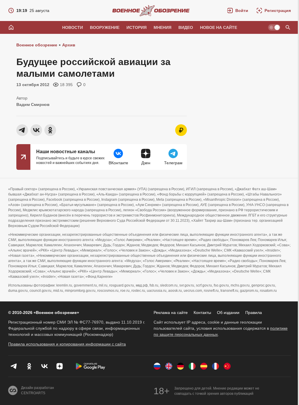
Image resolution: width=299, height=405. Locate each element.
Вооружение (104, 27)
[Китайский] (227, 366)
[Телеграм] (14, 366)
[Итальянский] (192, 366)
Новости (72, 27)
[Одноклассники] (29, 366)
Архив (68, 45)
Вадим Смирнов (33, 104)
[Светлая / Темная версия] (274, 27)
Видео (185, 27)
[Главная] (11, 27)
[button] (237, 10)
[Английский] (169, 366)
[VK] (44, 366)
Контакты (202, 312)
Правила (253, 312)
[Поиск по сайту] (287, 27)
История (136, 27)
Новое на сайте (218, 27)
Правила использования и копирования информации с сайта (67, 344)
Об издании (228, 312)
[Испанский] (204, 366)
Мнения (162, 27)
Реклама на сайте (171, 312)
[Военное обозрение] (151, 10)
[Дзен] (59, 366)
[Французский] (215, 366)
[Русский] (157, 366)
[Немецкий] (180, 366)
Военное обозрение (36, 45)
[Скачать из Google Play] (90, 366)
